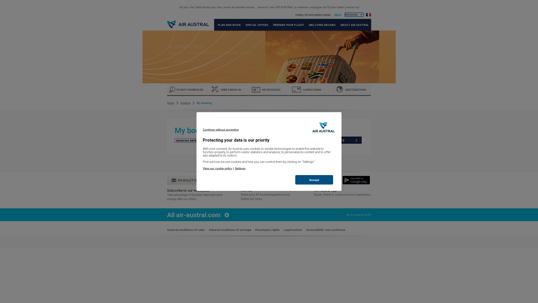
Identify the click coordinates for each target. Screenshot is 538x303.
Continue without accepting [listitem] (221, 129)
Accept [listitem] (314, 180)
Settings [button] (240, 168)
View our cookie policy (217, 168)
